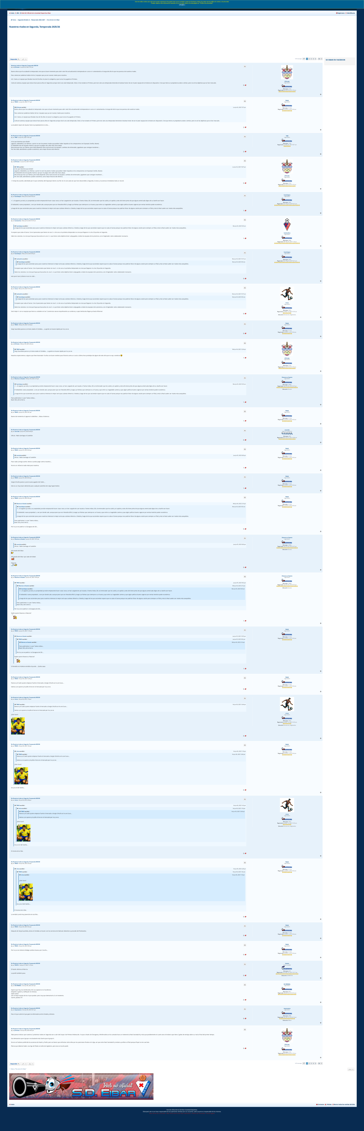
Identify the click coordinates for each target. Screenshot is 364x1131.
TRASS (287, 100)
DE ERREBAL (287, 984)
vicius (287, 302)
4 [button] (313, 59)
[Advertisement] (182, 43)
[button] (303, 59)
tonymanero (287, 1008)
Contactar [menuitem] (321, 1104)
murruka (287, 430)
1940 (287, 136)
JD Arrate (287, 81)
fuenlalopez (287, 195)
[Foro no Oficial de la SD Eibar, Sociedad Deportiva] (81, 1086)
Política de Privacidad (198, 1113)
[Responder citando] (245, 66)
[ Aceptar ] (182, 4)
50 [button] (319, 59)
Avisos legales (210, 1113)
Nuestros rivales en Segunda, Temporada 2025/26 (34, 26)
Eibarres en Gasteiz (287, 377)
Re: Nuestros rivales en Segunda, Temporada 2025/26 (25, 100)
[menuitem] (11, 13)
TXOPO (287, 963)
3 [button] (311, 59)
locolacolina (287, 233)
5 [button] (315, 59)
